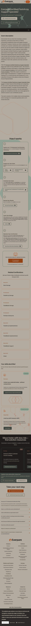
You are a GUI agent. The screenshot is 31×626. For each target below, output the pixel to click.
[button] (20, 622)
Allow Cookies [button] (5, 622)
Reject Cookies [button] (12, 622)
